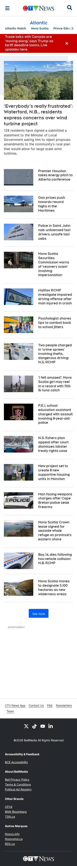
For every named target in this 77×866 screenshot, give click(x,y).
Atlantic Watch (15, 28)
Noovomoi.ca (14, 839)
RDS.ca (10, 844)
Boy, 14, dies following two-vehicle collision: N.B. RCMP (55, 559)
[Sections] (7, 8)
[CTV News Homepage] (38, 8)
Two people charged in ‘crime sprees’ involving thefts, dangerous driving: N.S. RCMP (55, 353)
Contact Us (36, 705)
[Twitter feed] (26, 726)
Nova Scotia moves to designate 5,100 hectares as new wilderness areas (54, 587)
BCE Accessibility (16, 762)
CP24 (8, 806)
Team (10, 711)
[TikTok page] (34, 726)
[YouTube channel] (42, 726)
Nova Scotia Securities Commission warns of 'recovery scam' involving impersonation (53, 264)
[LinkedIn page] (50, 726)
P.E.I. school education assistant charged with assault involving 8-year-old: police (55, 414)
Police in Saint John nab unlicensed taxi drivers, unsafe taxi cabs (54, 232)
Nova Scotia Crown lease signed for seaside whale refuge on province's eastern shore (54, 530)
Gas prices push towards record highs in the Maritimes (51, 204)
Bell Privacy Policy (17, 779)
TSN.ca (10, 816)
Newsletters (64, 705)
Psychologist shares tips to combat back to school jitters (54, 322)
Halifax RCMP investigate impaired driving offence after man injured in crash (55, 296)
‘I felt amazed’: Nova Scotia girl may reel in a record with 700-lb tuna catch (55, 384)
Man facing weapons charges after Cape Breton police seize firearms (55, 500)
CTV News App (15, 705)
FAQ (50, 705)
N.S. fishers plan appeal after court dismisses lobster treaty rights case (53, 444)
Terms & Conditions (18, 784)
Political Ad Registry (18, 789)
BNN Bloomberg (16, 811)
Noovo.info (12, 834)
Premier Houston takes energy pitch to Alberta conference (55, 175)
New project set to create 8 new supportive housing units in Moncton (54, 472)
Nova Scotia (39, 28)
